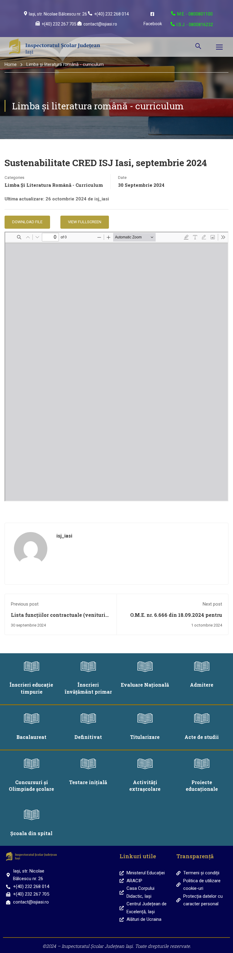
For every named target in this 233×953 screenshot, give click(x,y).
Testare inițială (88, 782)
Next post (212, 604)
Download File (27, 222)
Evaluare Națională (145, 684)
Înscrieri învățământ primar (88, 688)
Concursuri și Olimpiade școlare (31, 785)
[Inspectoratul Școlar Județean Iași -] (54, 47)
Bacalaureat (31, 737)
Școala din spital (31, 833)
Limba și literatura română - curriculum (65, 64)
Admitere (201, 684)
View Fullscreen (84, 222)
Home (11, 64)
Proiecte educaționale (202, 785)
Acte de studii (201, 737)
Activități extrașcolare (144, 785)
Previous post (25, 604)
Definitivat (88, 737)
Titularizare (145, 737)
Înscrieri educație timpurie (31, 688)
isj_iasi (64, 536)
